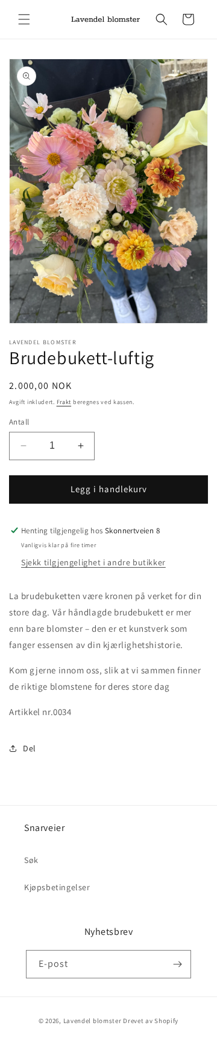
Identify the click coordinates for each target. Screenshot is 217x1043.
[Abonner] (177, 964)
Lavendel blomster (92, 1020)
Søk (31, 860)
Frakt (64, 402)
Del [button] (29, 748)
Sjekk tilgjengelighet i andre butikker (93, 562)
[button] (24, 19)
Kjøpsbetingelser (57, 887)
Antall (19, 422)
